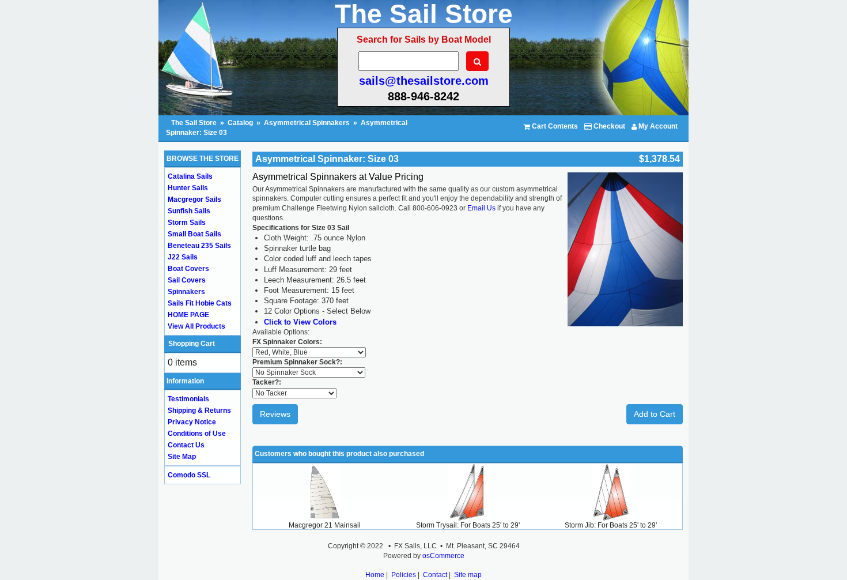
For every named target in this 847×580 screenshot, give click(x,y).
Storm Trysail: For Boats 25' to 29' (468, 525)
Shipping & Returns (199, 410)
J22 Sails (183, 257)
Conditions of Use (197, 434)
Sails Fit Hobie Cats (200, 303)
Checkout (608, 126)
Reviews (275, 414)
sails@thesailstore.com (424, 80)
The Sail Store (194, 123)
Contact (435, 575)
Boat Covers (188, 269)
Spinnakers (186, 292)
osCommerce (443, 556)
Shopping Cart (191, 344)
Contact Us (186, 445)
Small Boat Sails (194, 234)
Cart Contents (554, 126)
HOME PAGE (188, 315)
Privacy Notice (192, 422)
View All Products (196, 326)
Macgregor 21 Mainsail (325, 525)
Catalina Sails (190, 176)
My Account (657, 126)
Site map (468, 575)
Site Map (182, 457)
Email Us (482, 208)
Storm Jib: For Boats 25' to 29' (611, 525)
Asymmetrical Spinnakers (307, 123)
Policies (403, 575)
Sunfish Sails (189, 211)
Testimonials (188, 399)
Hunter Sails (188, 188)
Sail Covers (187, 280)
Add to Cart (654, 414)
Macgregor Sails (194, 199)
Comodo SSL (189, 475)
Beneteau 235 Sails (199, 246)
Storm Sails (187, 223)
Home (374, 575)
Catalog (240, 123)
